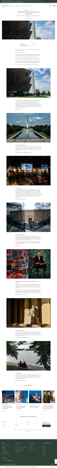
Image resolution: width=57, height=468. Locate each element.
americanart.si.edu (18, 294)
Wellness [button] (20, 5)
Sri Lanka (53, 464)
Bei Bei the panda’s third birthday (32, 62)
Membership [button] (30, 5)
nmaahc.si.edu (17, 109)
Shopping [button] (17, 5)
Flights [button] (11, 5)
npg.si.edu (23, 294)
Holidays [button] (14, 5)
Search (41, 3)
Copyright (3, 464)
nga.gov (16, 245)
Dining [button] (24, 5)
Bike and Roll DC (30, 54)
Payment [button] (26, 5)
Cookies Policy (34, 466)
